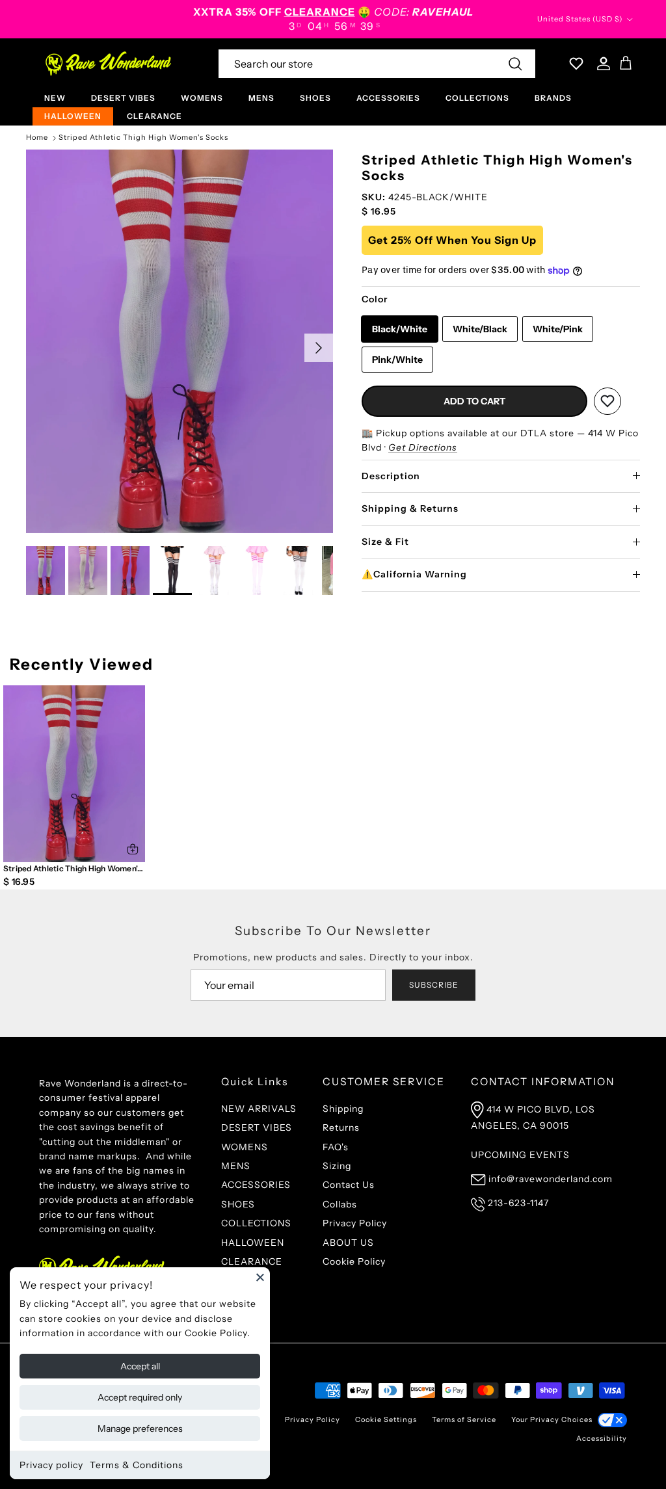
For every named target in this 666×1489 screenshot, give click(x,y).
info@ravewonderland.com (550, 1179)
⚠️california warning (414, 574)
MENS (261, 98)
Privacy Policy (355, 1223)
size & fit (385, 541)
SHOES (315, 98)
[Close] (260, 1277)
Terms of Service (464, 1419)
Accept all (140, 1366)
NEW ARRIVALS (259, 1108)
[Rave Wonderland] (109, 63)
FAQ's (336, 1147)
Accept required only (140, 1397)
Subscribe (434, 985)
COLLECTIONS (477, 98)
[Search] (515, 64)
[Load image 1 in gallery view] (179, 341)
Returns (341, 1127)
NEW (55, 98)
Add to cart (474, 401)
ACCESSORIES (388, 98)
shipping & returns (410, 508)
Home (37, 137)
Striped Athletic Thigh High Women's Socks (143, 137)
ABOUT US (348, 1242)
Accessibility (601, 1438)
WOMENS (202, 98)
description (391, 476)
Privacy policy (51, 1465)
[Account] (601, 64)
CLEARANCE (154, 116)
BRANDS (553, 98)
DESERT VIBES (123, 98)
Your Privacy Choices (552, 1419)
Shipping (343, 1108)
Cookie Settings (386, 1419)
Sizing (337, 1166)
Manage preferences (140, 1428)
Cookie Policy (354, 1261)
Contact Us (349, 1185)
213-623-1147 (518, 1203)
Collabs (340, 1204)
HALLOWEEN (72, 116)
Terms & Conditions (136, 1465)
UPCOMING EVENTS (520, 1155)
